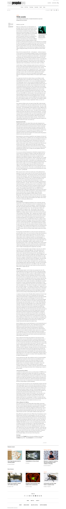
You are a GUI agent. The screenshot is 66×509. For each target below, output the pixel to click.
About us (32, 500)
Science (22, 7)
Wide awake (21, 17)
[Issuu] (41, 496)
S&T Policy (26, 7)
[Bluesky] (29, 496)
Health (41, 7)
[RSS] (39, 496)
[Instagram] (28, 496)
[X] (26, 496)
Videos (44, 7)
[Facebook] (24, 496)
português (57, 0)
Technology (31, 7)
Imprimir (8, 10)
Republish (48, 10)
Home (28, 500)
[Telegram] (33, 496)
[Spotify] (37, 496)
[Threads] (31, 496)
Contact (37, 500)
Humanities (36, 7)
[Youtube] (35, 496)
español (54, 0)
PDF (9, 10)
